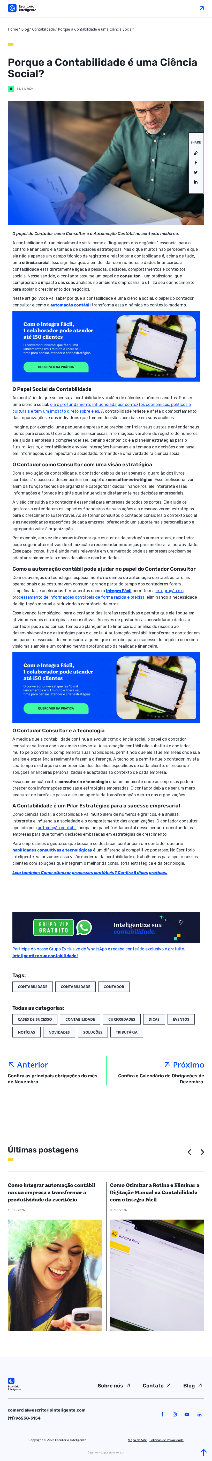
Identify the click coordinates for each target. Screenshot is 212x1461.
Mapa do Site (137, 1440)
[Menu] (201, 8)
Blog (25, 29)
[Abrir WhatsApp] (13, 1448)
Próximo (188, 1064)
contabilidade (75, 986)
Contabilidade (44, 29)
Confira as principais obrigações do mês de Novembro (52, 1079)
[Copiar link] (196, 153)
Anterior (32, 1064)
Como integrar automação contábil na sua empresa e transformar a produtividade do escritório (51, 1193)
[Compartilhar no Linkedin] (196, 182)
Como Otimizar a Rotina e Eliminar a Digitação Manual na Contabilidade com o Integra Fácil (154, 1193)
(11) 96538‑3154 (24, 1418)
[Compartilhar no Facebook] (196, 163)
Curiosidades (121, 1019)
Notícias (26, 1032)
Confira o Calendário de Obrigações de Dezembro (161, 1079)
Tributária (127, 1032)
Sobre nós (110, 1386)
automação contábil (57, 827)
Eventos (181, 1019)
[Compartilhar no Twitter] (196, 172)
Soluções (92, 1032)
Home (13, 29)
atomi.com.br (116, 1452)
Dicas (154, 1019)
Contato (153, 1386)
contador (114, 986)
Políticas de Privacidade (166, 1440)
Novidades (59, 1032)
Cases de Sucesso (35, 1019)
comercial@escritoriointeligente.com (47, 1410)
